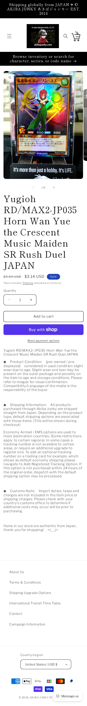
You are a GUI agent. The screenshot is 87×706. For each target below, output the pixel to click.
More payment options (43, 340)
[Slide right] (54, 187)
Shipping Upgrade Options (30, 593)
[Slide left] (33, 187)
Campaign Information (27, 624)
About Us (16, 572)
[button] (9, 36)
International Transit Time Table (35, 603)
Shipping (28, 282)
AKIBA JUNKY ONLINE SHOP (49, 697)
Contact (15, 613)
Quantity (9, 290)
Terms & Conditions (25, 582)
